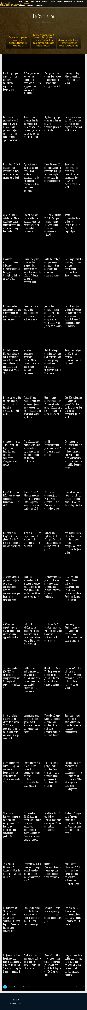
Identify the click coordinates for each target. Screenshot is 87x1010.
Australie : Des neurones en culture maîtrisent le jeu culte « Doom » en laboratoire (32, 961)
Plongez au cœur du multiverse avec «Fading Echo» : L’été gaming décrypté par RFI (52, 79)
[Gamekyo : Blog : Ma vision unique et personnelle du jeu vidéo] (74, 62)
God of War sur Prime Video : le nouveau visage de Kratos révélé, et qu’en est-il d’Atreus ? (32, 223)
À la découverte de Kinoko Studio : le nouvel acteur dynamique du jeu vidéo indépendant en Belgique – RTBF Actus (32, 451)
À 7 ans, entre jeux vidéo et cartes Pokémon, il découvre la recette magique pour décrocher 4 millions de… (32, 83)
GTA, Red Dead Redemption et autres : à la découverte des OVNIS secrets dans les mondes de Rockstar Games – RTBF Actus (73, 588)
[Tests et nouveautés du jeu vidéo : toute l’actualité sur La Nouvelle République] (74, 204)
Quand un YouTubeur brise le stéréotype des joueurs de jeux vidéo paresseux (52, 870)
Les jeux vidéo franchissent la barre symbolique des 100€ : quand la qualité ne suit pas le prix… (73, 916)
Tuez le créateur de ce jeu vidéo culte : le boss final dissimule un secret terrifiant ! (32, 539)
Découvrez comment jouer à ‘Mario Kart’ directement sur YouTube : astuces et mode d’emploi (52, 500)
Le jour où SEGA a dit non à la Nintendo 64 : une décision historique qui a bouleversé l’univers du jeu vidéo (73, 678)
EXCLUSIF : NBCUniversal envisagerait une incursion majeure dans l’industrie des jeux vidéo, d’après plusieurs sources (32, 634)
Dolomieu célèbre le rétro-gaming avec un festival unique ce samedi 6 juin (53, 914)
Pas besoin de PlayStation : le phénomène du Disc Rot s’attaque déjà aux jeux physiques (12, 539)
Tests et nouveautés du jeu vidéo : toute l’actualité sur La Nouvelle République (73, 223)
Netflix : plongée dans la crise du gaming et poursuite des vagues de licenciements (10, 81)
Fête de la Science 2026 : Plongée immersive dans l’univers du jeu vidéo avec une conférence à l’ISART (52, 224)
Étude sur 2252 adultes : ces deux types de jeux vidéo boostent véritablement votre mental (53, 632)
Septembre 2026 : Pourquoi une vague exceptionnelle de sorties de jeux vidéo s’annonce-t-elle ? (32, 872)
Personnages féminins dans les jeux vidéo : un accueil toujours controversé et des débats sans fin (73, 632)
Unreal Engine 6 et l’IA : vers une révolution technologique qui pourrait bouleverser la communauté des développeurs (32, 774)
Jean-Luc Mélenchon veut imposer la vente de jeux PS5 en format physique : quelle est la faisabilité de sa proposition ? (32, 586)
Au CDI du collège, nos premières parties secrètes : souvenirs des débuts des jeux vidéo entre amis (52, 267)
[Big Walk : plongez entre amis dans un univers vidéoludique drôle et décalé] (53, 106)
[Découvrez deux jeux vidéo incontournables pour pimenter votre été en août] (33, 295)
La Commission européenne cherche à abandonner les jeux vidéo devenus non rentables (12, 312)
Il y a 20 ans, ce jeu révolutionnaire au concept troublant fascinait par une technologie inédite (73, 498)
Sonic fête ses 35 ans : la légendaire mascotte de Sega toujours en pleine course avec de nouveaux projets (52, 172)
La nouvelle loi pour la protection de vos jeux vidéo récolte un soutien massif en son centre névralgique (32, 916)
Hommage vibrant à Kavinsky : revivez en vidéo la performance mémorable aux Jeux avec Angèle (74, 267)
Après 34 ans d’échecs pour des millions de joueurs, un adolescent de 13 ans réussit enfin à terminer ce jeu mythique (32, 407)
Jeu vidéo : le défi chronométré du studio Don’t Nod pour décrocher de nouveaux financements (73, 723)
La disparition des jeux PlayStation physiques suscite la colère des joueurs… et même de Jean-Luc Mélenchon (52, 586)
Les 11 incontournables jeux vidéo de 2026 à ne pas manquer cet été (53, 447)
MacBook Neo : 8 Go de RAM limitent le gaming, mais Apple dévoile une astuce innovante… (52, 821)
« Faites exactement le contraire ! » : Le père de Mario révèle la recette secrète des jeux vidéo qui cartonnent (31, 361)
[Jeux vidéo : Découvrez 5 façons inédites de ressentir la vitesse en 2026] (12, 852)
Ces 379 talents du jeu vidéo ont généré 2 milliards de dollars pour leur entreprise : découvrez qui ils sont (73, 407)
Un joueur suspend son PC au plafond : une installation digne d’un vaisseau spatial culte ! (73, 123)
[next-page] (28, 987)
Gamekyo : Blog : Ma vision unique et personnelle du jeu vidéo (73, 78)
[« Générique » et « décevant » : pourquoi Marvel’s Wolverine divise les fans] (69, 36)
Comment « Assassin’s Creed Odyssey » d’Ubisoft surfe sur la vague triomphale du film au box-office (11, 269)
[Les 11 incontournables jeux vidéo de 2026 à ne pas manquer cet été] (53, 430)
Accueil (38, 22)
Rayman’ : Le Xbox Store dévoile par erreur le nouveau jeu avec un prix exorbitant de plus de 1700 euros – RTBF (52, 965)
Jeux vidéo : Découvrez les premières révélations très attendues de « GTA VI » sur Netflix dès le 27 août (72, 175)
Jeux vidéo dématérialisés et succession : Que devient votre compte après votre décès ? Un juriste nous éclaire (53, 316)
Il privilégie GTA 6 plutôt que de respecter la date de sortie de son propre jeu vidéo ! (11, 170)
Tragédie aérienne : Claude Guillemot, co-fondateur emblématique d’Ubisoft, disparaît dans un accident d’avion (53, 725)
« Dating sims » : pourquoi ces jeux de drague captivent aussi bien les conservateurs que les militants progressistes (11, 588)
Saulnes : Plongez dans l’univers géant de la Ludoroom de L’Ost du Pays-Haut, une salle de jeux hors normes (73, 823)
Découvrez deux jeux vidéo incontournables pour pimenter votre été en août (31, 312)
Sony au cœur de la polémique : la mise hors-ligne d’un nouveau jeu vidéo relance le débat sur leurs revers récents (73, 965)
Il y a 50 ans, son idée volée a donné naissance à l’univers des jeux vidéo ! (11, 498)
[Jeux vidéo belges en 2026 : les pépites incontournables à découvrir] (74, 339)
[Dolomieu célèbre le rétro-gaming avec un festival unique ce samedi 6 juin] (53, 896)
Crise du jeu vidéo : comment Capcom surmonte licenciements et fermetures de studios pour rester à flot (12, 772)
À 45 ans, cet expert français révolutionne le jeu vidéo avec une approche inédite (11, 630)
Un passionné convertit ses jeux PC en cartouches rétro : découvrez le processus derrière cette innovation (53, 405)
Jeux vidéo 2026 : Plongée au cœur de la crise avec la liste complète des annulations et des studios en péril (32, 500)
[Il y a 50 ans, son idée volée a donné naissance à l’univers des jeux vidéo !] (12, 481)
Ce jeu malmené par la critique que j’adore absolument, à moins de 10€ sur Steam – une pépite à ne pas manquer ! (12, 963)
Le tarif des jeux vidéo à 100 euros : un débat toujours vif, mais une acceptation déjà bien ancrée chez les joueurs (73, 316)
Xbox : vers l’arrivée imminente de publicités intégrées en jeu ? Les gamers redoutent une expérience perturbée (11, 824)
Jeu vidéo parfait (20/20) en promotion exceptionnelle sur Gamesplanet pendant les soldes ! (11, 678)
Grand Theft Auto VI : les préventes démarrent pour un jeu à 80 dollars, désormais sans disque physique (52, 676)
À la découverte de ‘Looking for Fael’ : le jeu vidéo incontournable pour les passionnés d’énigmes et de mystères (11, 452)
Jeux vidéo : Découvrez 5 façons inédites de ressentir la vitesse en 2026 (12, 870)
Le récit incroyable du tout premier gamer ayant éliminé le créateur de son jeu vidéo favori (32, 723)
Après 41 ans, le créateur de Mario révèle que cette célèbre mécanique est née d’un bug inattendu (11, 223)
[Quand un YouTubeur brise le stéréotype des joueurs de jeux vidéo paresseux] (53, 852)
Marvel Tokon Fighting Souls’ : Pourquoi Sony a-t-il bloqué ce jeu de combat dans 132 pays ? (53, 541)
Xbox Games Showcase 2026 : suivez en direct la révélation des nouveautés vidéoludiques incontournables (73, 873)
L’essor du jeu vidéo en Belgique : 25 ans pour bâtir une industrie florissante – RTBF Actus (12, 405)
